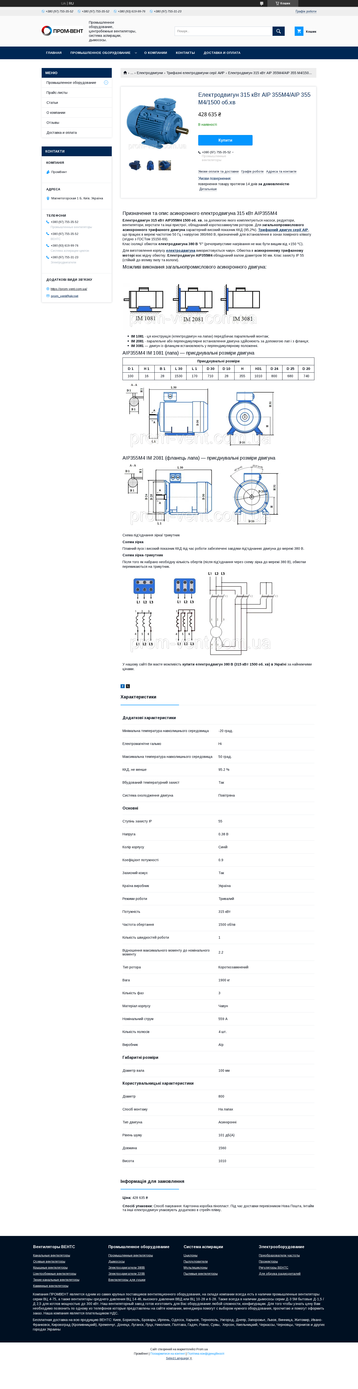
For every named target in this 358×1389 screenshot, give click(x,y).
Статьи (52, 103)
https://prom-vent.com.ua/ (69, 289)
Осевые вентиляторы (49, 1261)
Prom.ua (202, 1349)
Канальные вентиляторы (51, 1255)
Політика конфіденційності (205, 1353)
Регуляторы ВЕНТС (273, 1267)
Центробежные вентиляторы (54, 1273)
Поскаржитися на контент (167, 1353)
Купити (225, 140)
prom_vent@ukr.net (64, 296)
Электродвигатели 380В (126, 1267)
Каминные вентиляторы (50, 1286)
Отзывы (53, 123)
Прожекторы (268, 1261)
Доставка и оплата (222, 53)
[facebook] (123, 687)
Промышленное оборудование (100, 53)
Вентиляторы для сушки (126, 1280)
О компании (155, 53)
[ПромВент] (62, 35)
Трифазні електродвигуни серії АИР (195, 73)
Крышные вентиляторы (50, 1267)
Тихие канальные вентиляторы (56, 1280)
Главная (54, 53)
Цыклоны (191, 1255)
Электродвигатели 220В (126, 1273)
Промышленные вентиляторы (130, 1255)
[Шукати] (279, 31)
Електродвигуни (150, 73)
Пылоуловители (196, 1261)
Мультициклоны (195, 1267)
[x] (128, 687)
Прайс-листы (57, 93)
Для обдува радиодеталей (280, 1273)
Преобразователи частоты (279, 1255)
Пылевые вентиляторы (201, 1273)
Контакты (185, 53)
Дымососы (116, 1261)
